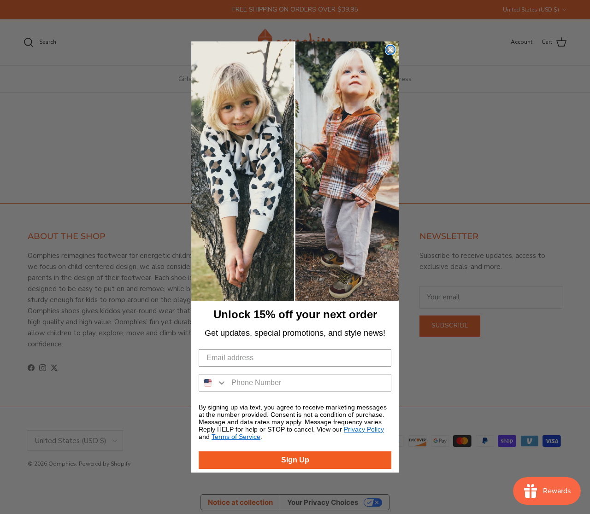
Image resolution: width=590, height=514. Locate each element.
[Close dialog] (390, 49)
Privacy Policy (364, 429)
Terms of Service (236, 436)
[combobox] (213, 382)
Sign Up (295, 460)
